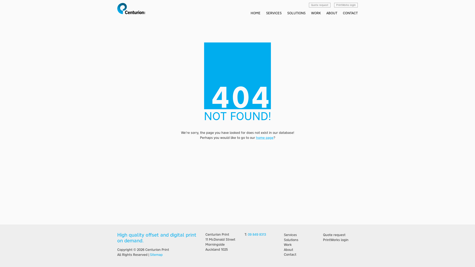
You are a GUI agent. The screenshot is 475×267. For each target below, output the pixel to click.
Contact (290, 255)
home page (264, 138)
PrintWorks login (335, 240)
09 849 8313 (257, 234)
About (288, 250)
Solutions (291, 240)
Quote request (334, 235)
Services (290, 235)
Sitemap (156, 255)
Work (288, 245)
